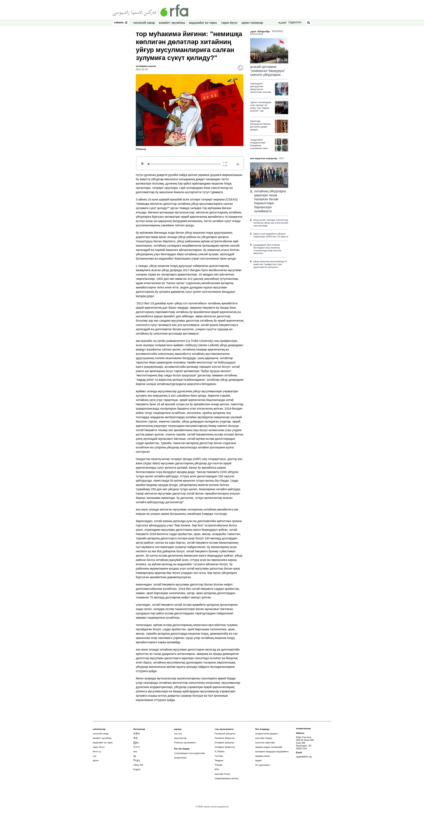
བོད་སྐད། (136, 760)
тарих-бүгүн (229, 22)
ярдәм (258, 760)
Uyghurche (295, 22)
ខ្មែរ (134, 756)
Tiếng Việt (138, 765)
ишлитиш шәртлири (265, 742)
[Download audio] (237, 163)
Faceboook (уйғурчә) (225, 733)
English (136, 769)
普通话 (136, 733)
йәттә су (97, 751)
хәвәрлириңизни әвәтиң (226, 778)
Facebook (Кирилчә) (225, 738)
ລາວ (135, 751)
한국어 (136, 747)
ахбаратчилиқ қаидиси (266, 733)
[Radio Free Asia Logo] (150, 10)
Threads (218, 765)
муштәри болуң (222, 774)
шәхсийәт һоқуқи (263, 738)
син (94, 756)
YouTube (219, 756)
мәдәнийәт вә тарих (203, 22)
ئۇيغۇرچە (282, 22)
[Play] (144, 164)
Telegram (219, 760)
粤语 (135, 738)
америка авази (262, 756)
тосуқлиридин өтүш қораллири (189, 753)
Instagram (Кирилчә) (225, 747)
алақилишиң (180, 757)
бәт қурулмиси (262, 765)
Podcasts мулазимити (185, 742)
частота (178, 733)
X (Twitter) (219, 751)
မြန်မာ (136, 742)
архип (96, 760)
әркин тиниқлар (252, 22)
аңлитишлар (180, 738)
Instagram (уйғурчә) (224, 742)
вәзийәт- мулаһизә (172, 22)
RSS (217, 769)
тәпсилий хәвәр (144, 22)
